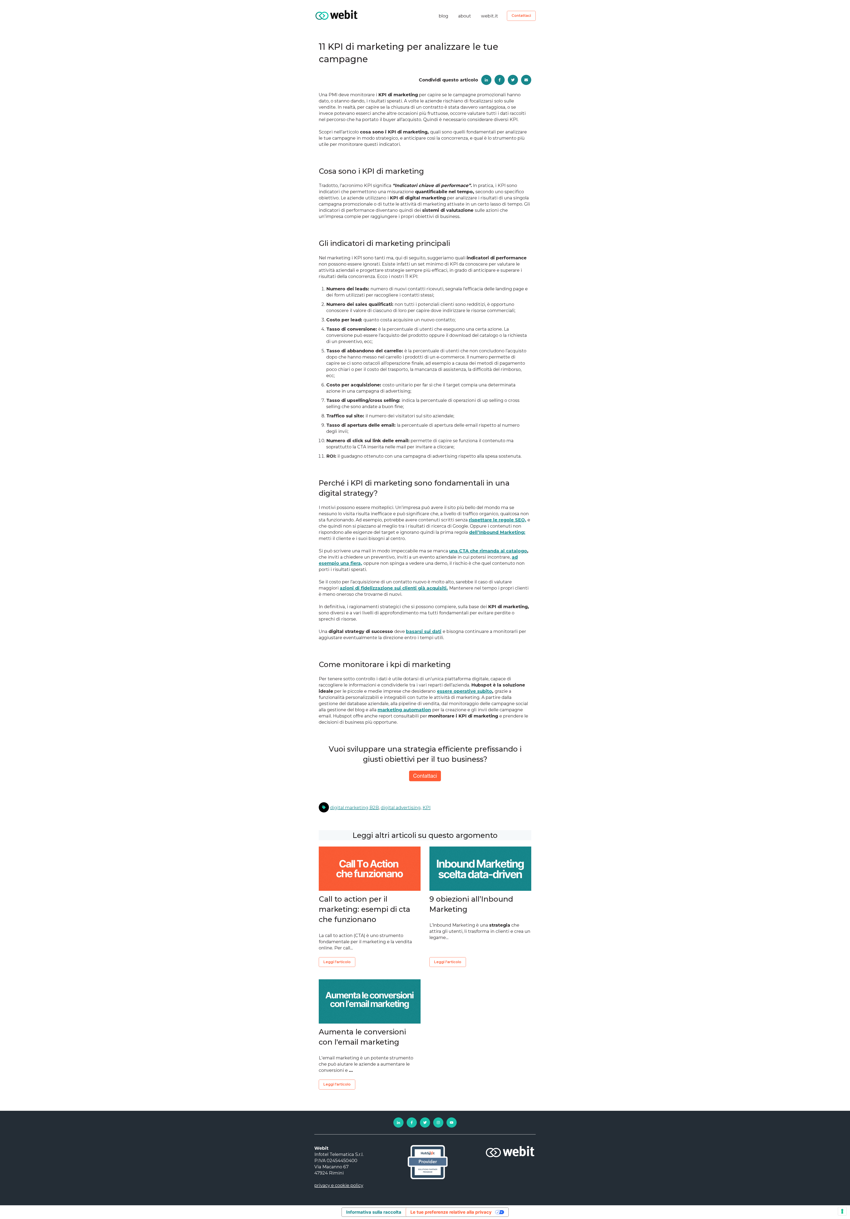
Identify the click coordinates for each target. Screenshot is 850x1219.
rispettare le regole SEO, (497, 520)
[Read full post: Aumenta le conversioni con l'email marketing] (370, 1001)
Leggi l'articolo (337, 962)
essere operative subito (464, 691)
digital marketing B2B (354, 807)
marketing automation (404, 709)
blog (443, 16)
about (464, 16)
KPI (427, 807)
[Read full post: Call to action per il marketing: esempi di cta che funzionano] (370, 869)
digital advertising (401, 807)
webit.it (489, 16)
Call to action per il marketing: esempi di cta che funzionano (364, 909)
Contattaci (521, 16)
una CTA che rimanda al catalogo (488, 551)
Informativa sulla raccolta (373, 1212)
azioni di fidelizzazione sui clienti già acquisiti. (394, 588)
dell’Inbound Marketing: (497, 532)
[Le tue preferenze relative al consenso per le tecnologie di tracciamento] (842, 1211)
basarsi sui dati (423, 631)
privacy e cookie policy (338, 1185)
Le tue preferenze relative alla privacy (451, 1212)
